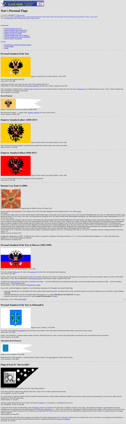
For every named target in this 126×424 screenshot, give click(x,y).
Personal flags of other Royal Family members (17, 45)
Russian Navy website (33, 285)
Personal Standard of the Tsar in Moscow (16, 35)
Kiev (42, 409)
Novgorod (48, 409)
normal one (33, 272)
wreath (47, 16)
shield (51, 16)
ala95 (54, 288)
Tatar (104, 407)
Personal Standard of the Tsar (12, 28)
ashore (26, 178)
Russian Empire (9, 46)
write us (33, 18)
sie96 (24, 299)
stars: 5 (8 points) (80, 16)
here (78, 294)
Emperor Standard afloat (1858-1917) (15, 32)
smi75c (42, 403)
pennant (22, 330)
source (79, 211)
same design (52, 357)
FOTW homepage (8, 18)
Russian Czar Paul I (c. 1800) (13, 33)
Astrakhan (67, 419)
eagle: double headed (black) (34, 16)
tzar (7, 16)
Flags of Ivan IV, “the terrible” (13, 38)
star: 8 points (72, 16)
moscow (24, 16)
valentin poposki (20, 15)
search (15, 18)
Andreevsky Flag (14, 281)
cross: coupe (94, 16)
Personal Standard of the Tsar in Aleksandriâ (17, 37)
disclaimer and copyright (24, 18)
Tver (39, 409)
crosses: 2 (87, 16)
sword (43, 16)
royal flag (11, 16)
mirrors (37, 18)
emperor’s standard (33, 112)
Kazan (59, 419)
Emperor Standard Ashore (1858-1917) (15, 30)
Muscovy (37, 407)
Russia (6, 48)
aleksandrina (18, 16)
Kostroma (80, 89)
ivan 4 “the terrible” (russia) (61, 16)
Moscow (16, 272)
